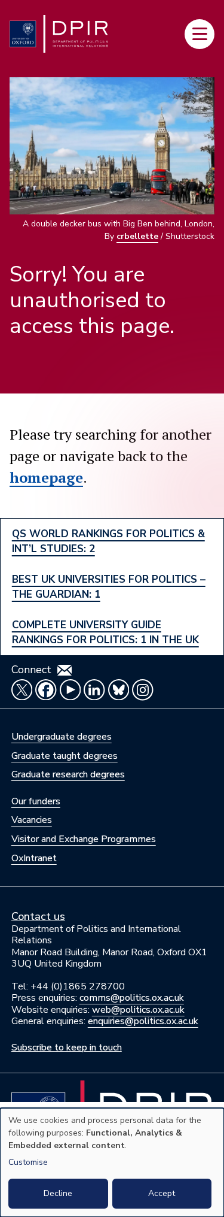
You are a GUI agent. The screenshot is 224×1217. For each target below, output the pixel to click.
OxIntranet (34, 858)
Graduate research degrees (68, 774)
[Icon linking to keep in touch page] (64, 670)
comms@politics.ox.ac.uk (131, 997)
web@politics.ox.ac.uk (138, 1009)
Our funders (35, 801)
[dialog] (112, 1162)
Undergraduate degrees (61, 736)
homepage (46, 477)
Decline (58, 1193)
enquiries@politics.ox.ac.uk (143, 1021)
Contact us (38, 916)
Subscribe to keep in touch (66, 1047)
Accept (161, 1193)
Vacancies (31, 820)
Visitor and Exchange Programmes (83, 839)
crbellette (137, 236)
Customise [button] (28, 1162)
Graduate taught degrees (64, 755)
